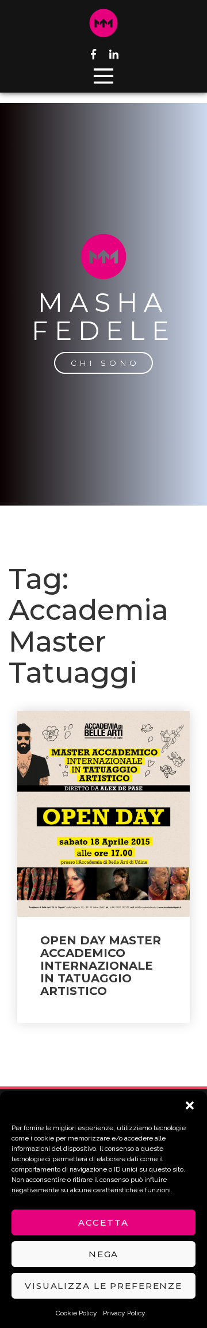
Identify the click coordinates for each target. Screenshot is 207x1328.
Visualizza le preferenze (103, 1285)
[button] (189, 1105)
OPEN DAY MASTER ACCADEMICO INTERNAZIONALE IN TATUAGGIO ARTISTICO (100, 965)
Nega (104, 1254)
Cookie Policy (76, 1313)
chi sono (105, 363)
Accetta (103, 1222)
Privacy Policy (124, 1313)
